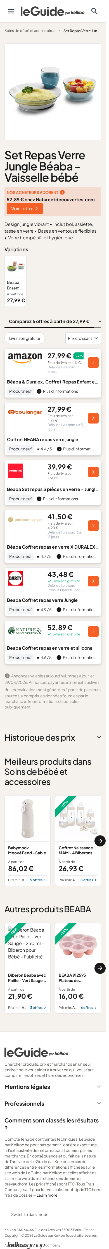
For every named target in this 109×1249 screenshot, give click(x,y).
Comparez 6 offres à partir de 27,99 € (49, 321)
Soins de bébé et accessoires (29, 30)
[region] (52, 281)
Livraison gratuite (24, 338)
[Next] (100, 840)
